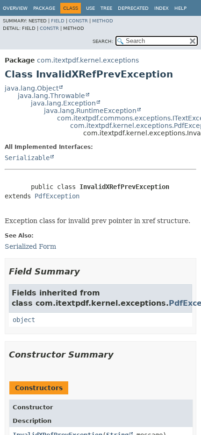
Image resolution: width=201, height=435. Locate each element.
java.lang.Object (31, 88)
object (24, 319)
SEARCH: (103, 41)
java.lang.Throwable (51, 95)
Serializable (27, 157)
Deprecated (133, 8)
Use (90, 8)
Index (161, 8)
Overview (15, 8)
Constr (78, 20)
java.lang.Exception (63, 103)
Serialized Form (30, 246)
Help (180, 8)
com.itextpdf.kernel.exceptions (88, 60)
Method (102, 20)
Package (44, 8)
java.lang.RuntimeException (90, 110)
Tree (106, 8)
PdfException (57, 196)
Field (58, 20)
